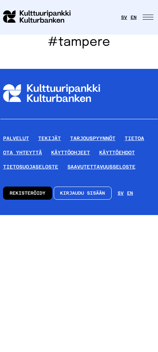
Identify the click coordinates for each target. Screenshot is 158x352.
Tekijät (49, 138)
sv (124, 17)
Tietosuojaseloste (30, 167)
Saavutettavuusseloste (101, 167)
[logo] (41, 17)
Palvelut (16, 138)
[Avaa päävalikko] (149, 17)
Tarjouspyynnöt (92, 138)
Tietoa (134, 138)
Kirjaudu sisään (82, 193)
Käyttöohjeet (70, 152)
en (133, 17)
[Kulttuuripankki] (51, 116)
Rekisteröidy (28, 193)
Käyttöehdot (117, 152)
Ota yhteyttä (22, 152)
